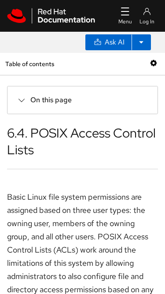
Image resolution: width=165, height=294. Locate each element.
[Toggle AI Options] (141, 42)
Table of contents (30, 64)
